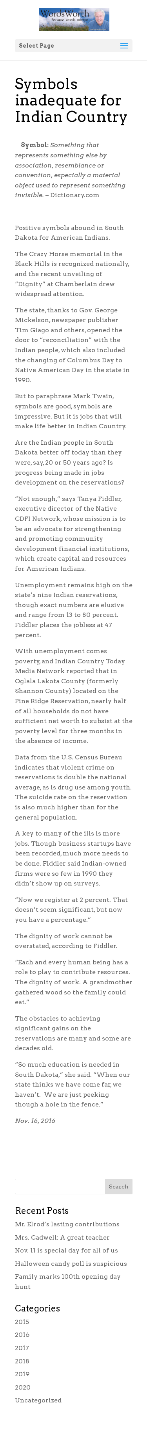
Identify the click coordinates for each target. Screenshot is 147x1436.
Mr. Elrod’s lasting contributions (67, 1224)
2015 (22, 1322)
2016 (22, 1334)
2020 (23, 1387)
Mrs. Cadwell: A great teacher (62, 1237)
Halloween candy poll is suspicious (71, 1263)
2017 (22, 1348)
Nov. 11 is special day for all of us (66, 1250)
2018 (22, 1361)
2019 (22, 1374)
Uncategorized (38, 1400)
